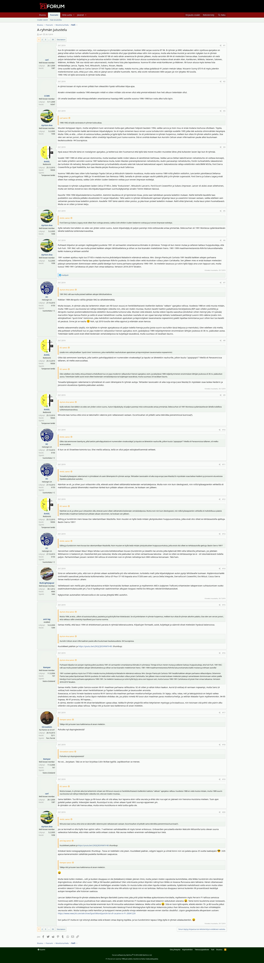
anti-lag (46, 619)
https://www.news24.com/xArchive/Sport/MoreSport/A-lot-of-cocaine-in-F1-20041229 (96, 913)
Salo (53, 594)
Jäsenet (80, 15)
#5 (224, 211)
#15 (223, 605)
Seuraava (60, 39)
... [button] (49, 39)
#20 (223, 812)
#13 (223, 534)
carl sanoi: (64, 118)
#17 (223, 712)
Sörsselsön (47, 727)
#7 (224, 282)
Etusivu (42, 15)
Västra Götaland (49, 681)
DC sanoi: (63, 347)
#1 (224, 45)
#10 (223, 430)
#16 (223, 653)
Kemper (47, 667)
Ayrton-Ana (46, 125)
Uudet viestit (42, 20)
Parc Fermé (50, 738)
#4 (224, 147)
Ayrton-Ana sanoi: (67, 289)
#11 (223, 464)
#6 (224, 240)
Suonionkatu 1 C (49, 311)
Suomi (42, 949)
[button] (73, 15)
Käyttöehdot (187, 949)
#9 (224, 395)
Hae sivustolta (56, 20)
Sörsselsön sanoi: (67, 751)
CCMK (47, 95)
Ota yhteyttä (175, 949)
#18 (223, 744)
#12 (223, 499)
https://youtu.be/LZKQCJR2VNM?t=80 (95, 646)
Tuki (212, 949)
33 (53, 39)
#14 (223, 568)
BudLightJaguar (46, 583)
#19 (223, 779)
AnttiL (47, 161)
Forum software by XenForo (132, 955)
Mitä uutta (67, 15)
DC (47, 297)
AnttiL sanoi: (65, 218)
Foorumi (54, 15)
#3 (224, 111)
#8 (224, 340)
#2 (224, 81)
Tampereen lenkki (48, 175)
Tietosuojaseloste (202, 949)
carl (40, 34)
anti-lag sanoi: (65, 840)
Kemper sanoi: (65, 719)
